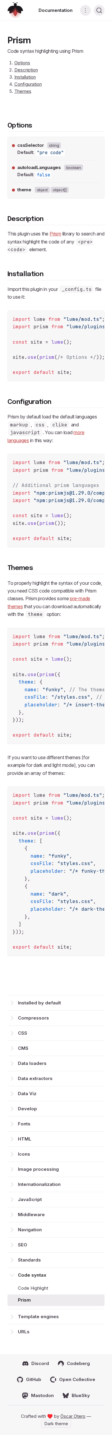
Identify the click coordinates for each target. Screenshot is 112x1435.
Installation (25, 77)
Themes (22, 91)
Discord (40, 1363)
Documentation (56, 10)
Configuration (28, 84)
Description (26, 70)
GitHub (33, 1379)
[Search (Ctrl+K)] (99, 10)
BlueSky (81, 1395)
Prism (24, 1300)
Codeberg (78, 1363)
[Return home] (15, 10)
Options (22, 63)
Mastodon (42, 1395)
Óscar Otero (72, 1416)
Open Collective (77, 1379)
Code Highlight (33, 1288)
